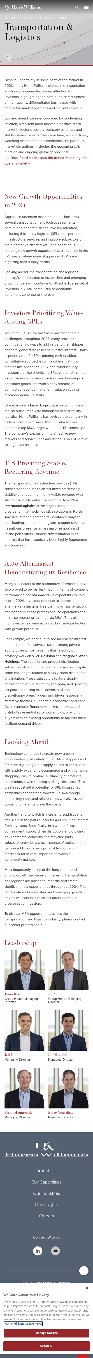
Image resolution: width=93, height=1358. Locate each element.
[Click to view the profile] (25, 970)
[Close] (87, 1288)
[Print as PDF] (8, 57)
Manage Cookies (46, 1333)
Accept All (46, 1346)
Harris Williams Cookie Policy (23, 1324)
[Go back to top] (83, 1270)
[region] (46, 1318)
